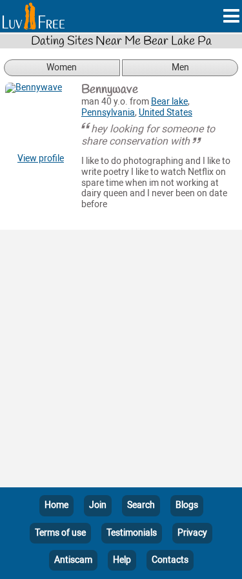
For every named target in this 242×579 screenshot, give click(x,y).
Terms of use (60, 532)
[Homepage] (34, 16)
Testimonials (131, 532)
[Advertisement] (121, 361)
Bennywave (109, 89)
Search (141, 505)
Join (97, 505)
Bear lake (169, 101)
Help (122, 559)
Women (61, 67)
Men (180, 67)
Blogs (187, 505)
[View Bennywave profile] (40, 118)
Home (56, 505)
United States (165, 112)
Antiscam (73, 559)
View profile (40, 158)
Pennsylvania (108, 112)
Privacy (192, 532)
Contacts (170, 559)
